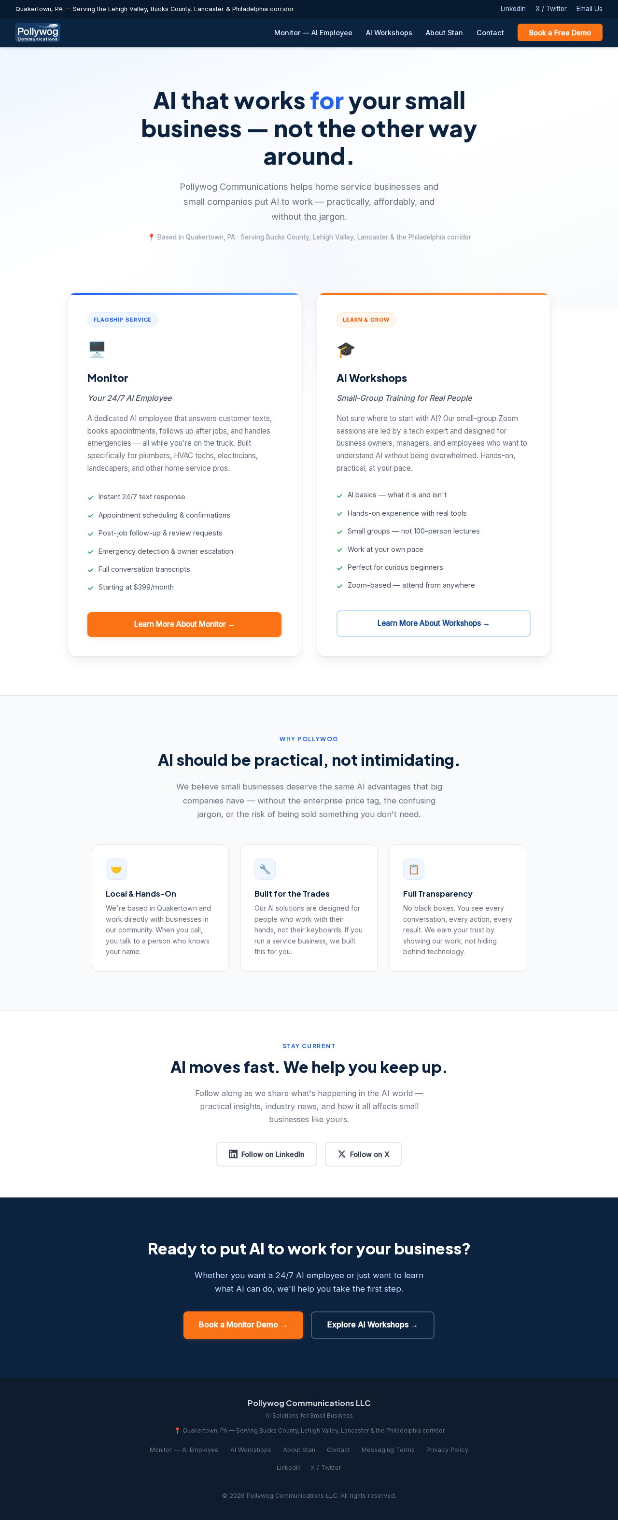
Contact (490, 32)
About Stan (444, 32)
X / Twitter (551, 9)
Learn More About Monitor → (184, 624)
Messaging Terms (388, 1449)
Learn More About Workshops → (434, 623)
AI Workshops (389, 32)
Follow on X (369, 1154)
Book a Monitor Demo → (243, 1324)
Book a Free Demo (560, 32)
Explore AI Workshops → (372, 1324)
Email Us (589, 9)
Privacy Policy (447, 1449)
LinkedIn (513, 9)
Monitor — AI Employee (313, 32)
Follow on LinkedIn (273, 1154)
